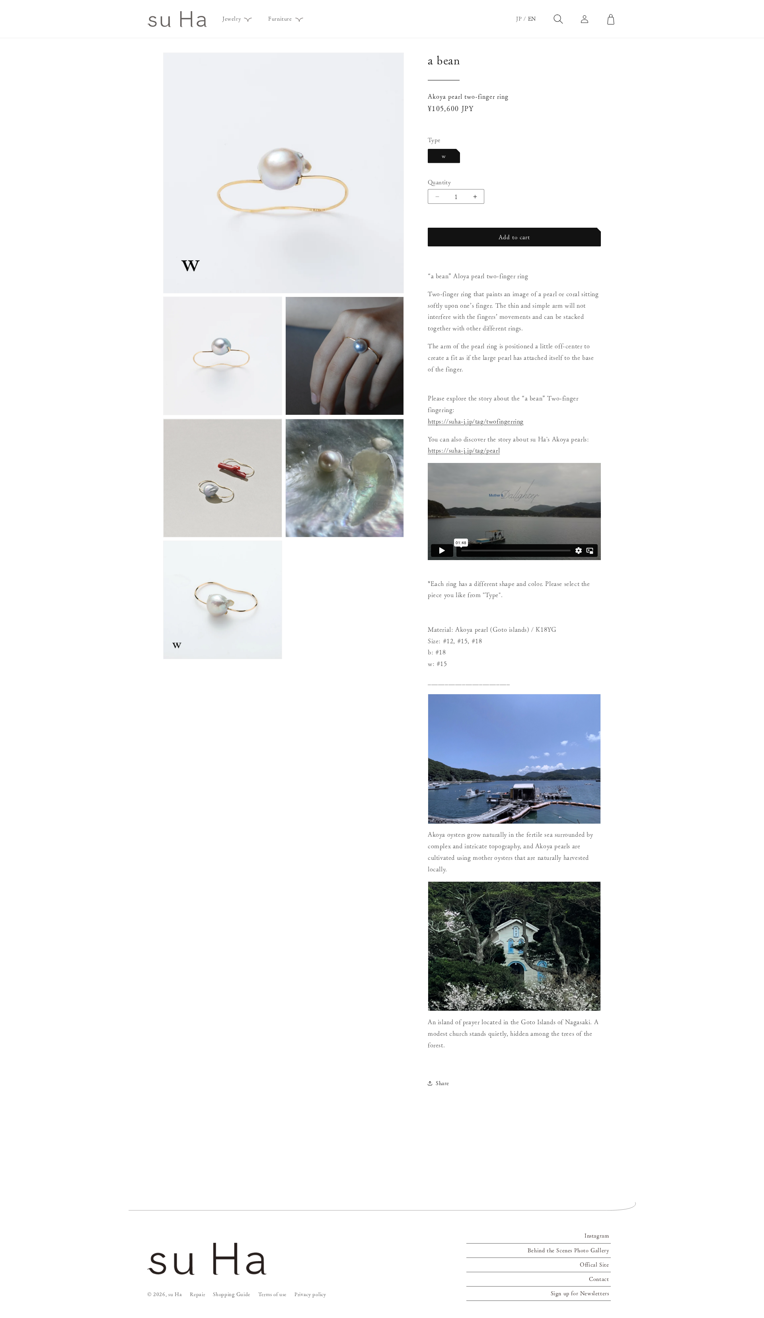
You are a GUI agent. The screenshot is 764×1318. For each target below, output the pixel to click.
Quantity (439, 182)
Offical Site (594, 1264)
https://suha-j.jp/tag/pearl (464, 450)
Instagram (597, 1235)
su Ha (175, 1294)
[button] (234, 18)
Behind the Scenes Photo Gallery (568, 1250)
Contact (599, 1279)
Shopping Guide (231, 1294)
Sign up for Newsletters (580, 1293)
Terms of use (272, 1294)
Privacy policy (310, 1294)
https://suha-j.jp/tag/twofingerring (476, 421)
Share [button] (442, 1083)
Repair (197, 1294)
